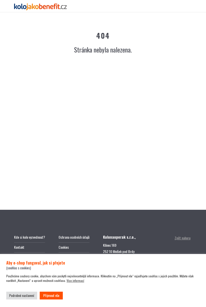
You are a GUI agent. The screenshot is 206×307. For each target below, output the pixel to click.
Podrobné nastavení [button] (21, 295)
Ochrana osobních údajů (74, 237)
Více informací (75, 280)
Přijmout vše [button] (51, 295)
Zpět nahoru (182, 237)
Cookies (64, 247)
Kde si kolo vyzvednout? (29, 237)
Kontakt (19, 247)
